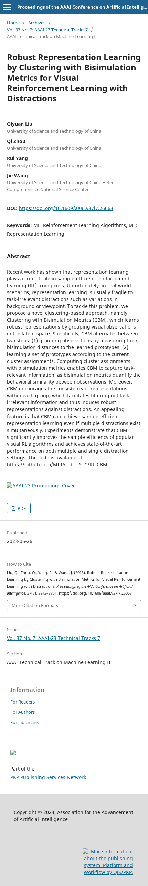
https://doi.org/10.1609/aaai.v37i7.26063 (66, 208)
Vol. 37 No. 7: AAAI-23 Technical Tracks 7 (47, 29)
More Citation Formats (35, 605)
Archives (36, 23)
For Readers (22, 702)
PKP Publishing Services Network (48, 777)
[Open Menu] (7, 7)
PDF (21, 508)
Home (13, 23)
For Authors (22, 712)
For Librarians (24, 722)
